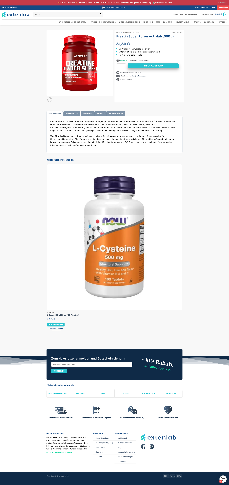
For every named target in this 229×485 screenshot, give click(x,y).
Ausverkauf (223, 7)
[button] (185, 14)
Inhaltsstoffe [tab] (71, 114)
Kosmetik (167, 22)
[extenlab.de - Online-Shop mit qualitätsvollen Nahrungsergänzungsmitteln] (15, 14)
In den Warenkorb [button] (56, 324)
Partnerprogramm (124, 443)
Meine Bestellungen (104, 438)
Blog (197, 7)
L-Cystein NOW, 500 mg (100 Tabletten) (63, 315)
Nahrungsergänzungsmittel (72, 22)
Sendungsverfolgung (104, 443)
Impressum (121, 461)
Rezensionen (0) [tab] (116, 114)
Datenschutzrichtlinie (126, 452)
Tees (158, 22)
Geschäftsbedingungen (127, 457)
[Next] (55, 98)
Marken (222, 22)
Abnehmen (148, 22)
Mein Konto (100, 447)
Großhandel (122, 438)
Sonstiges (209, 22)
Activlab (179, 32)
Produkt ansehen (56, 329)
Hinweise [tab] (101, 114)
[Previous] (47, 339)
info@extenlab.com (11, 7)
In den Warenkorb (153, 66)
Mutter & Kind (182, 22)
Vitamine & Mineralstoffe (102, 22)
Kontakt (213, 7)
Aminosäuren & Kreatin (131, 32)
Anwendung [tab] (88, 114)
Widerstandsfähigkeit (129, 22)
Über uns (204, 7)
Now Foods (50, 312)
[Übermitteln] (101, 15)
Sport (196, 22)
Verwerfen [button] (222, 3)
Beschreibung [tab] (55, 113)
